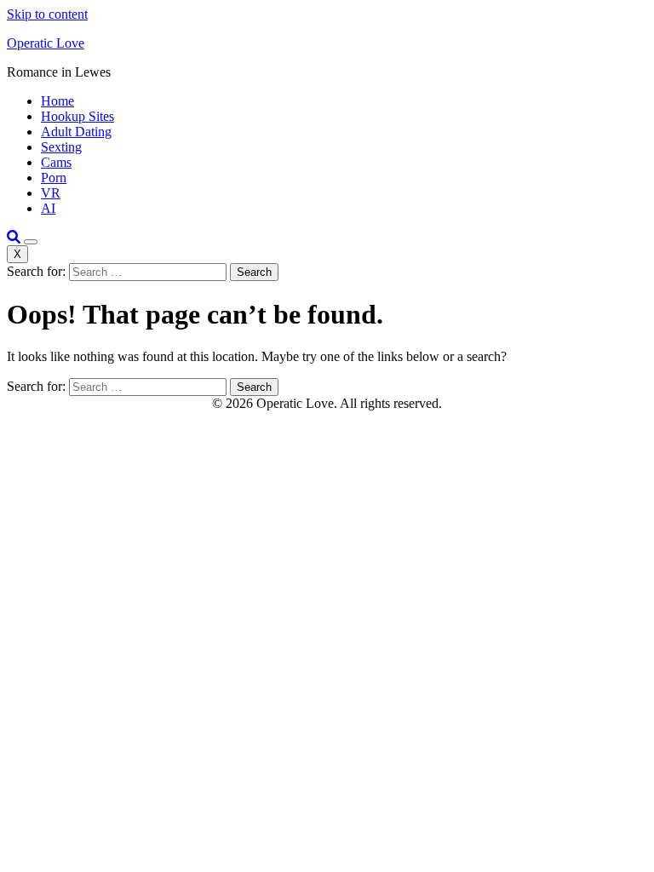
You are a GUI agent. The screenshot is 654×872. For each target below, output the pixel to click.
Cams (56, 162)
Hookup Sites (77, 116)
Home (57, 101)
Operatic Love (45, 43)
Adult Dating (76, 131)
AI (48, 208)
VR (50, 193)
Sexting (61, 147)
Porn (53, 177)
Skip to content (47, 14)
